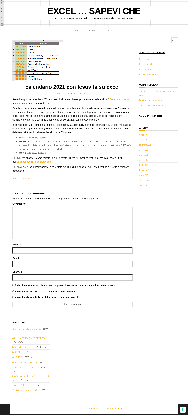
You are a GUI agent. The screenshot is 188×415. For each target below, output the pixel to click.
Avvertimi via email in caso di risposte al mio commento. (46, 291)
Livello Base (25, 178)
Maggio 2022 (144, 134)
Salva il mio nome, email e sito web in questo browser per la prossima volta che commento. (65, 285)
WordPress (93, 408)
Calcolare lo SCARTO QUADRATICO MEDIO (28, 338)
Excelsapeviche (117, 99)
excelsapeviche (81, 93)
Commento (19, 204)
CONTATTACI (108, 30)
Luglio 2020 (143, 165)
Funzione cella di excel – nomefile (25, 390)
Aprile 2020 (143, 175)
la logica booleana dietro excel (150, 100)
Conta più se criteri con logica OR (24, 362)
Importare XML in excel (21, 385)
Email (16, 258)
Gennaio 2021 (144, 160)
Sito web (17, 272)
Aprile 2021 (143, 155)
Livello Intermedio (146, 64)
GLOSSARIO (94, 30)
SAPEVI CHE (80, 30)
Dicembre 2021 (145, 144)
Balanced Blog (115, 408)
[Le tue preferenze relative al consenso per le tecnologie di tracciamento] (183, 410)
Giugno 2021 (143, 149)
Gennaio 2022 (144, 139)
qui (77, 158)
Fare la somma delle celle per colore (26, 329)
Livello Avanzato (145, 69)
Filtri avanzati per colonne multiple (25, 367)
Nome (16, 244)
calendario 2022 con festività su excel (153, 105)
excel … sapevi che (94, 11)
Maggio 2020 (144, 170)
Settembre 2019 (145, 185)
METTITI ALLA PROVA (148, 74)
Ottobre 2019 (144, 180)
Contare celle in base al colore (23, 347)
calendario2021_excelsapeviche (34, 162)
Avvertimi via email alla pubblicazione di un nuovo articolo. (47, 297)
